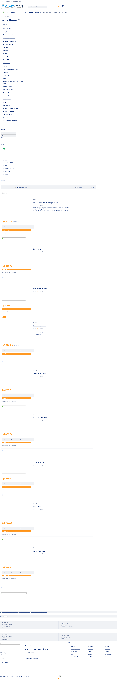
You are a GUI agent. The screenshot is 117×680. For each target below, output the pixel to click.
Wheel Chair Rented (8, 111)
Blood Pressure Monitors (10, 35)
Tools (4, 102)
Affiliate (107, 646)
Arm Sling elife (7, 29)
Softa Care (35, 370)
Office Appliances (8, 90)
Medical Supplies (7, 86)
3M (5, 160)
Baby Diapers (37, 249)
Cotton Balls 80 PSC (39, 462)
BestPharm (7, 171)
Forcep (5, 54)
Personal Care (7, 99)
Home (2, 16)
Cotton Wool (37, 507)
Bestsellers (107, 649)
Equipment (6, 50)
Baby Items (6, 32)
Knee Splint (6, 72)
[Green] (4, 149)
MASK (4, 78)
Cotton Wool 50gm (39, 551)
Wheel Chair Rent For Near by (11, 108)
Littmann (11, 162)
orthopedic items (7, 96)
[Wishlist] (5, 233)
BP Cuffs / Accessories (9, 41)
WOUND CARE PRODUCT (10, 121)
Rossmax (35, 199)
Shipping (90, 654)
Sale (106, 657)
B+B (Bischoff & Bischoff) (11, 168)
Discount (107, 651)
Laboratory (6, 75)
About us (73, 646)
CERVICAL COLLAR (8, 44)
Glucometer (6, 63)
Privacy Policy (74, 651)
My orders (90, 649)
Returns (90, 651)
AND (6, 165)
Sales (72, 654)
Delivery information (75, 649)
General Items (7, 60)
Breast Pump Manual (39, 326)
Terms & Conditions (75, 657)
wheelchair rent (7, 115)
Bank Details (5, 616)
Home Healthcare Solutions (10, 69)
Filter (2, 137)
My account (90, 646)
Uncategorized (7, 105)
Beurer (6, 174)
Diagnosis (5, 47)
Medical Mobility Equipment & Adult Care (13, 82)
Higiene (5, 66)
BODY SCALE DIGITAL (9, 38)
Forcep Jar (6, 57)
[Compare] (12, 233)
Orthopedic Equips (8, 93)
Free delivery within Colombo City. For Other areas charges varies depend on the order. (24, 612)
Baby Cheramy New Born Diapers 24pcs (45, 203)
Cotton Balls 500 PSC (40, 418)
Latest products (108, 654)
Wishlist (90, 657)
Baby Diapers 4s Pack (40, 288)
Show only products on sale (21, 187)
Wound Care (6, 118)
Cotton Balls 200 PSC (40, 374)
